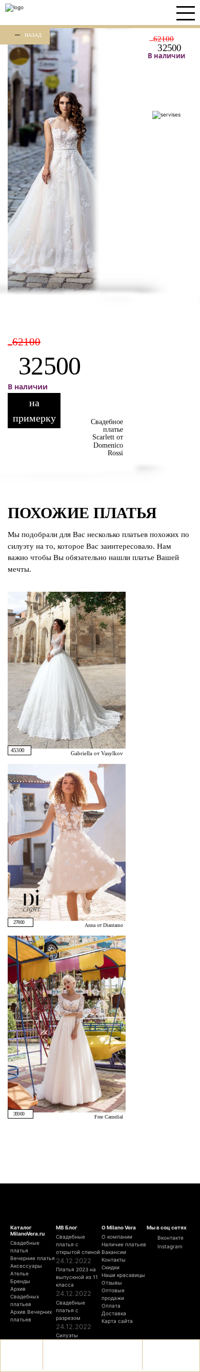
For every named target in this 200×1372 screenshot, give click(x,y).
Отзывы (112, 1283)
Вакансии (114, 1252)
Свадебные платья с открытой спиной (78, 1244)
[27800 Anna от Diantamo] (67, 842)
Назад (33, 34)
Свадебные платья (24, 1246)
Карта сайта (117, 1321)
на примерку (34, 410)
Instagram (169, 1246)
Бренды (20, 1281)
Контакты (114, 1260)
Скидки (110, 1267)
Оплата (111, 1306)
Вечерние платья (32, 1258)
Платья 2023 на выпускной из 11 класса (77, 1277)
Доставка (114, 1313)
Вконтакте (170, 1238)
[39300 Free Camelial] (67, 1023)
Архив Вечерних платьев (31, 1315)
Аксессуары (26, 1266)
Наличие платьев (124, 1244)
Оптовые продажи (113, 1294)
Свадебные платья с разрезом (70, 1310)
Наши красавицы (123, 1275)
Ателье (19, 1273)
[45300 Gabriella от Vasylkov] (67, 669)
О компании (117, 1237)
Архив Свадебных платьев (24, 1296)
